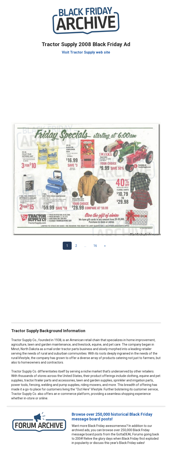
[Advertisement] (86, 86)
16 (95, 245)
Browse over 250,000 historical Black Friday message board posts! (112, 416)
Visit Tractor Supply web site (86, 52)
